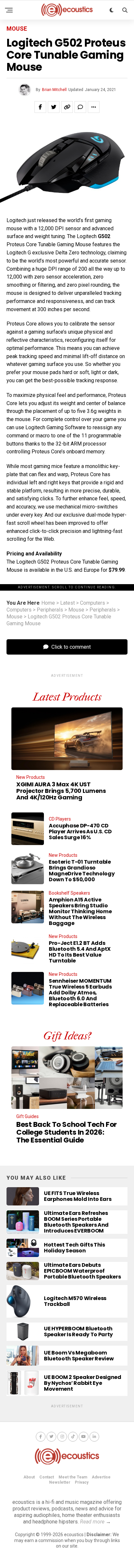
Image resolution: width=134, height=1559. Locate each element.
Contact (46, 1477)
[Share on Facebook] (40, 107)
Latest (67, 603)
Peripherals (50, 610)
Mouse (76, 610)
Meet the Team (73, 1477)
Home (48, 603)
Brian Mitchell (54, 89)
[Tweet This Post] (54, 107)
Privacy (81, 1482)
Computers (92, 603)
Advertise (101, 1477)
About (29, 1477)
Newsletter (59, 1482)
